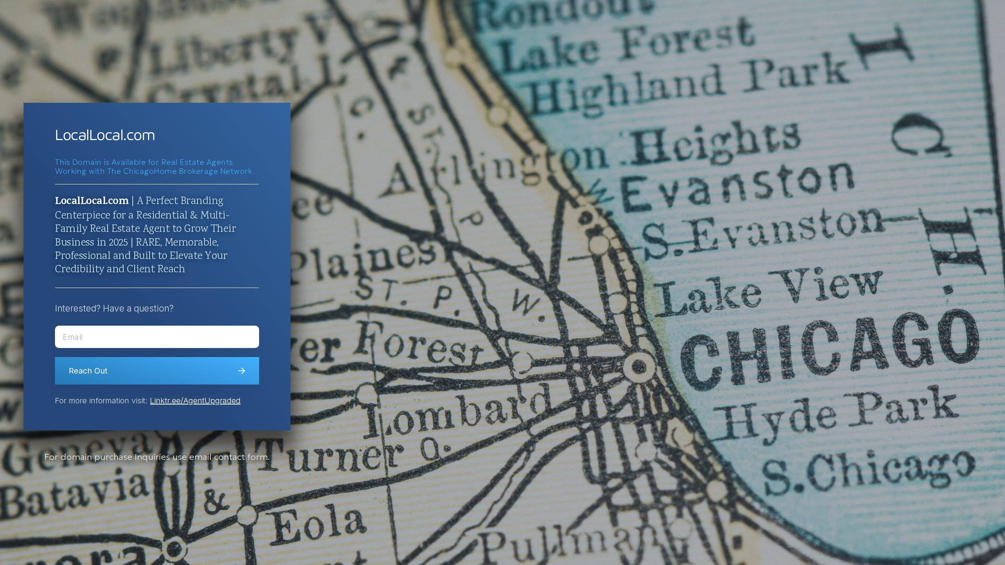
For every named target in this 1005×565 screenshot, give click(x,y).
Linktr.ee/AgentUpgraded (195, 400)
